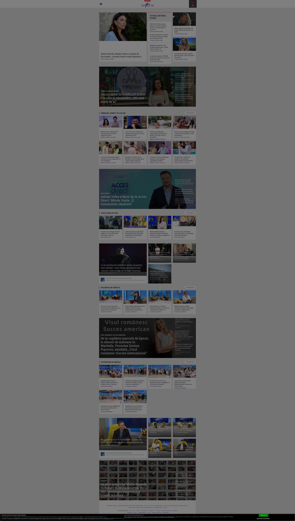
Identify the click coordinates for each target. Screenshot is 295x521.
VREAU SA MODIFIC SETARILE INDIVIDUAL (263, 518)
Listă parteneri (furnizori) (127, 518)
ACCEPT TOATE (263, 515)
